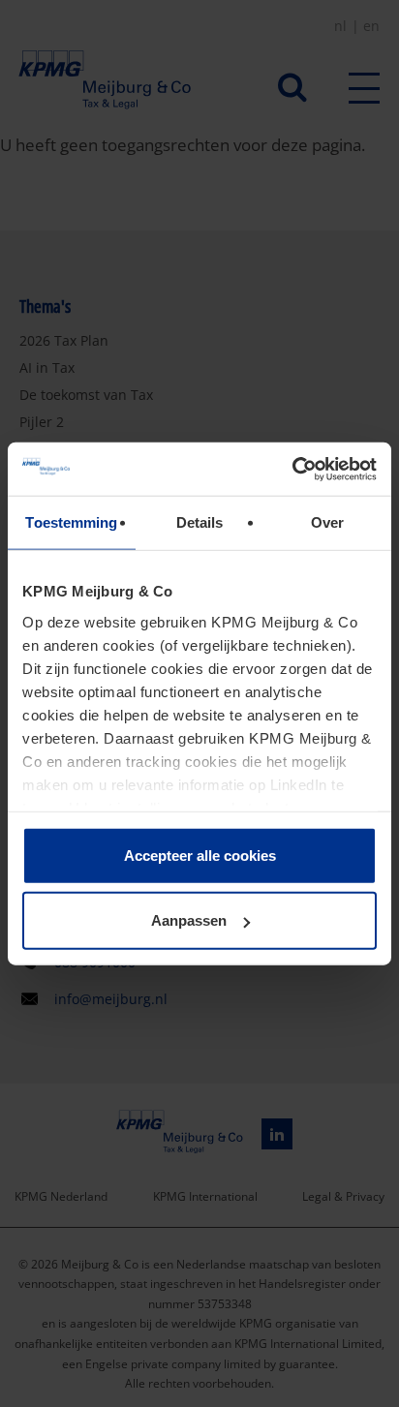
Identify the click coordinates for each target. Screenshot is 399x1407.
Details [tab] (200, 522)
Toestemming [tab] (71, 522)
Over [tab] (327, 522)
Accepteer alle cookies (200, 855)
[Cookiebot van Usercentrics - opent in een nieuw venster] (292, 468)
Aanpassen (189, 920)
